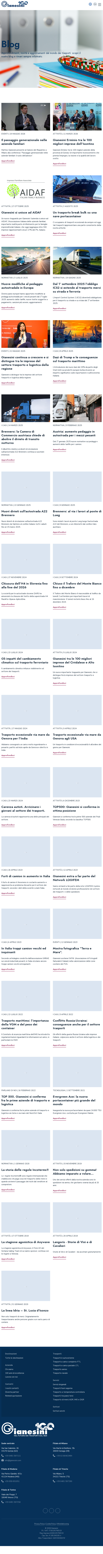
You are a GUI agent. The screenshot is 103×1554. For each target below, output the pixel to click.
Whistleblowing (63, 1524)
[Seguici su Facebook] (45, 1510)
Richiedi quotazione (13, 1396)
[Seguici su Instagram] (51, 1510)
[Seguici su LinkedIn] (57, 1510)
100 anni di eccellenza (14, 1373)
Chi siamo (9, 1369)
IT (90, 4)
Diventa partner (12, 1392)
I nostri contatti (12, 1388)
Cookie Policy (51, 1524)
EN (95, 4)
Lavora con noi (11, 1377)
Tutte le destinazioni (14, 1358)
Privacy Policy (39, 1524)
